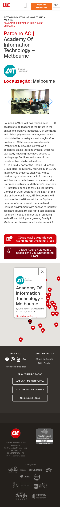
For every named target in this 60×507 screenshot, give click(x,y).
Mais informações (24, 316)
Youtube (18, 359)
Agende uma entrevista (30, 381)
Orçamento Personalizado (41, 6)
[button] (50, 101)
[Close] (42, 271)
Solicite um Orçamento (30, 389)
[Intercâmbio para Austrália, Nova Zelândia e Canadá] (16, 433)
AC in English (44, 363)
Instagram (13, 359)
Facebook (7, 359)
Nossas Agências (30, 398)
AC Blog (24, 359)
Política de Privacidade (15, 367)
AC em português (44, 359)
